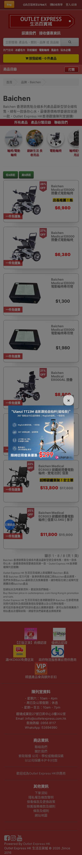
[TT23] (41, 432)
